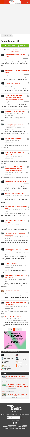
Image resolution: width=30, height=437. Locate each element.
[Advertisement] (15, 19)
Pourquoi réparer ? (12, 388)
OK (21, 417)
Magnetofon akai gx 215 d (13, 317)
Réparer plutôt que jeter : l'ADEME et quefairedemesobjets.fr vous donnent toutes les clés (17, 378)
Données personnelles (22, 426)
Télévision (25, 58)
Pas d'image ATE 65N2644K (13, 138)
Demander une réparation (15, 46)
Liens (3, 391)
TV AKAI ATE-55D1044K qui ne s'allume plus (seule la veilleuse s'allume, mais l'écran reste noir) (14, 97)
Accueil (15, 2)
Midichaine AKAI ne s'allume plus (14, 193)
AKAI (6, 60)
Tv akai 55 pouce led (11, 263)
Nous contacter (22, 428)
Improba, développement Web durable (15, 425)
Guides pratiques (20, 379)
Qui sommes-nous (12, 425)
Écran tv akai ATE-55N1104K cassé (15, 111)
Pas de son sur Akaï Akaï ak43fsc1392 (16, 181)
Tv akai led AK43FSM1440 (12, 83)
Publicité (12, 428)
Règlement (6, 428)
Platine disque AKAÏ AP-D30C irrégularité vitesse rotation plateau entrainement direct (13, 168)
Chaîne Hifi (26, 195)
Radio (27, 292)
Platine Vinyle (8, 129)
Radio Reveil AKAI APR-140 (12, 290)
